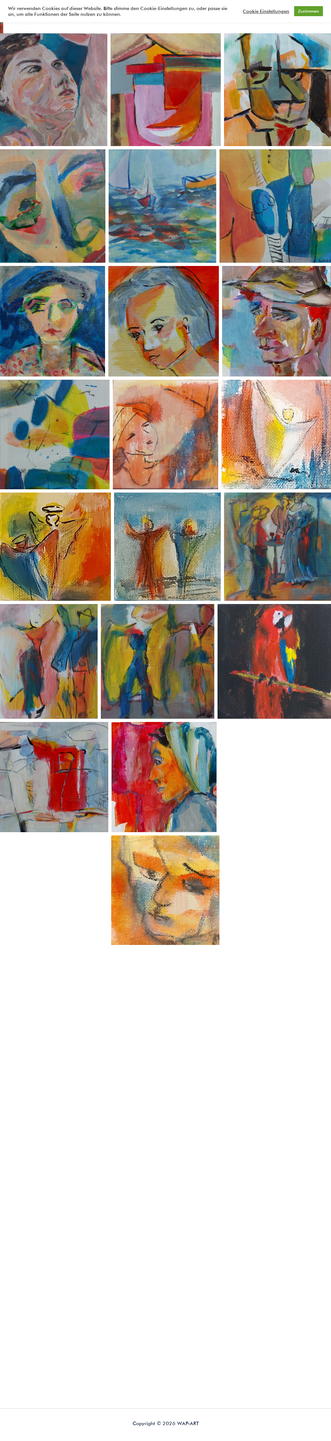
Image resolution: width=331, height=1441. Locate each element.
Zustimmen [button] (308, 11)
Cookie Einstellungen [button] (266, 11)
